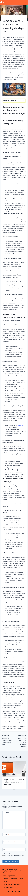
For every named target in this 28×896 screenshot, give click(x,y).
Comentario (7, 812)
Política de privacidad (9, 876)
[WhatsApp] (15, 891)
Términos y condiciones (10, 878)
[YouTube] (12, 891)
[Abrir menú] (26, 2)
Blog (3, 17)
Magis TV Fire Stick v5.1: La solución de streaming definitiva (22, 741)
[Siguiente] (23, 774)
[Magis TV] (2, 2)
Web (4, 849)
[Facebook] (19, 891)
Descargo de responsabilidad (11, 884)
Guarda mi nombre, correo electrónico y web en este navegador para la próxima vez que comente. (14, 855)
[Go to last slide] (4, 774)
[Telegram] (9, 891)
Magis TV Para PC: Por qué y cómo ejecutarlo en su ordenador (14, 782)
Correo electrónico (9, 842)
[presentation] (14, 769)
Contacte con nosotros (9, 887)
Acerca (21, 878)
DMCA (5, 881)
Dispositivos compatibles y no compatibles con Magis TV (7, 740)
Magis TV (20, 425)
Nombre (6, 834)
